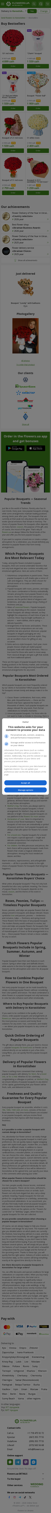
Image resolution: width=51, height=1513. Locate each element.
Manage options (25, 790)
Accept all (25, 783)
